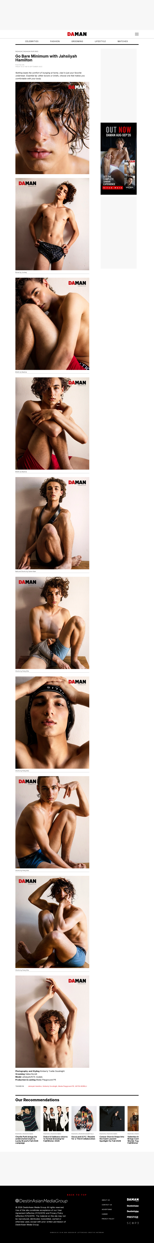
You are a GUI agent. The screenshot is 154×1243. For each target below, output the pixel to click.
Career (105, 1214)
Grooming (77, 41)
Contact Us (107, 1205)
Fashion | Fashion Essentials (82, 1134)
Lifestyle (100, 41)
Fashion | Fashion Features (26, 51)
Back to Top (77, 1195)
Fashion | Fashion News (24, 1134)
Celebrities (31, 41)
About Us (106, 1200)
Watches (123, 41)
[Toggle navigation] (137, 34)
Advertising (107, 1209)
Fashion (55, 41)
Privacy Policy (108, 1219)
